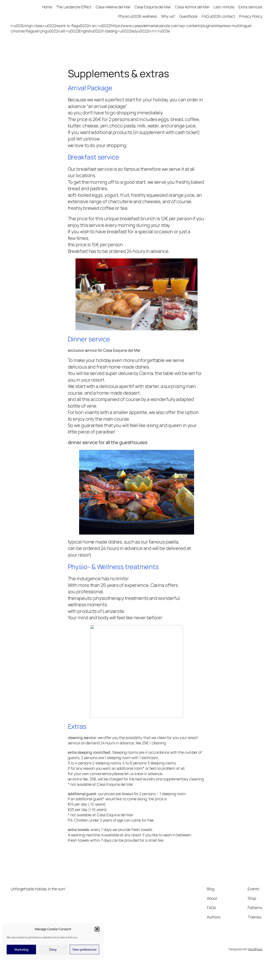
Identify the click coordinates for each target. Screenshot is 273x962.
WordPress (255, 949)
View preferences (84, 949)
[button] (97, 929)
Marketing (21, 949)
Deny (53, 949)
